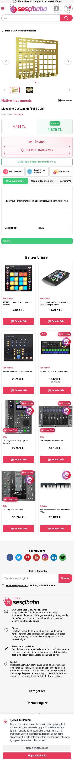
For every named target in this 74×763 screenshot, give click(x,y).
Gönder (65, 578)
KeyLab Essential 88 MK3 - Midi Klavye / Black (55, 511)
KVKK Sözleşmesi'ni (16, 585)
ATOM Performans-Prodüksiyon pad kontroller (17, 303)
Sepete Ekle (21, 321)
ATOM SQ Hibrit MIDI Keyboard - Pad (54, 371)
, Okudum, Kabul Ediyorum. (31, 585)
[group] (37, 58)
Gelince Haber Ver (39, 150)
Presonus (8, 298)
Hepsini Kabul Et (37, 755)
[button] (35, 82)
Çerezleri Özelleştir (37, 748)
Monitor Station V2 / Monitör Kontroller (17, 371)
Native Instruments (16, 100)
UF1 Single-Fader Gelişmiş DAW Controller (15, 442)
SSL (5, 437)
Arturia (43, 506)
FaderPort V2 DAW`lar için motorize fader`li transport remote (54, 303)
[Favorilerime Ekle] (31, 293)
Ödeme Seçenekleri (42, 181)
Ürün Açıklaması (15, 181)
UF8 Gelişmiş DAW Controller (51, 441)
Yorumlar (7, 241)
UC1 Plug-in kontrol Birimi (13, 510)
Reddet (46, 733)
